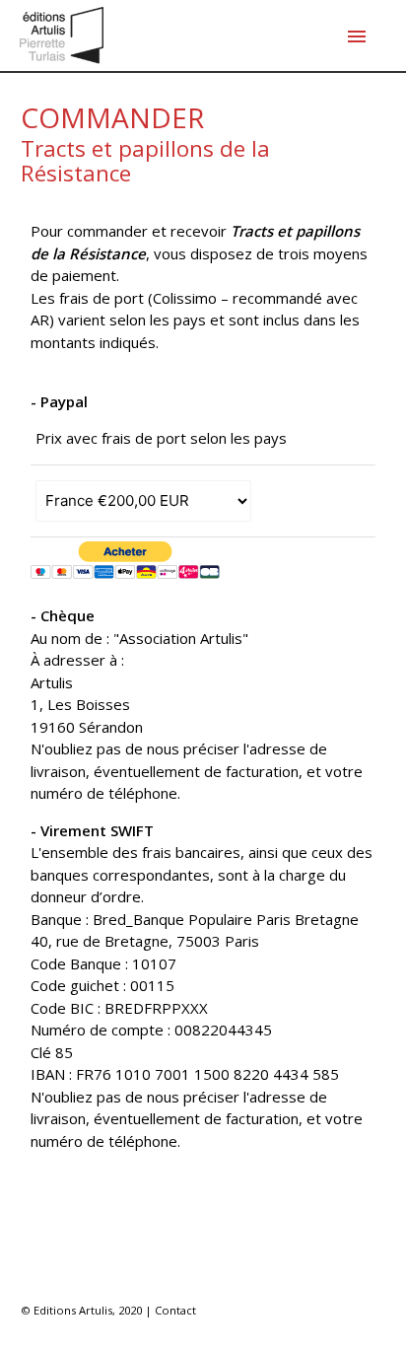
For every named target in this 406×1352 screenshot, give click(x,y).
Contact (175, 1310)
